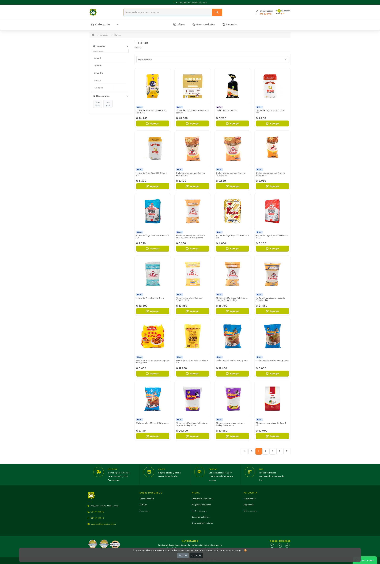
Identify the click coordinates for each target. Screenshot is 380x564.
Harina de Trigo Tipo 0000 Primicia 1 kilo (272, 236)
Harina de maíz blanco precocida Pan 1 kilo (151, 111)
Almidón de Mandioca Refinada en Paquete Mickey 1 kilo (192, 424)
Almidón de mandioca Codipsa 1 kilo (271, 424)
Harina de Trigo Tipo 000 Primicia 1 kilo (232, 236)
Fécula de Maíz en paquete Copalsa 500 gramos (152, 361)
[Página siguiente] (279, 451)
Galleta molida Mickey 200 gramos (152, 423)
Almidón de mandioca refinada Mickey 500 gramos (230, 424)
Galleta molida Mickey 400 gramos (272, 360)
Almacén (104, 34)
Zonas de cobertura (200, 516)
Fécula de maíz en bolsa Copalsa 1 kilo (192, 361)
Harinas (117, 34)
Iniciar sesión (250, 498)
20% (97, 104)
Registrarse (249, 504)
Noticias (143, 504)
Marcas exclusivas (205, 24)
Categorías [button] (102, 24)
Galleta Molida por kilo (226, 110)
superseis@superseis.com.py (103, 524)
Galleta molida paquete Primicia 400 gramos (190, 174)
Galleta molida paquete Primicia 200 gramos (270, 174)
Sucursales (231, 24)
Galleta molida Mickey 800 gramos (232, 360)
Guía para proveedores (202, 523)
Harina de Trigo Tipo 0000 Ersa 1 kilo (151, 174)
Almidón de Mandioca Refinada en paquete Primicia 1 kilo (232, 299)
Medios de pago (199, 510)
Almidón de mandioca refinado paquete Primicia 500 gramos (190, 236)
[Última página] (286, 451)
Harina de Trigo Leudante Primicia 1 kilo (152, 236)
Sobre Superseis (147, 498)
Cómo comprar (250, 510)
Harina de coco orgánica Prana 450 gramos (192, 111)
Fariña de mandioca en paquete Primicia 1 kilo (270, 299)
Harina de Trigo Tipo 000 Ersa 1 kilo (270, 111)
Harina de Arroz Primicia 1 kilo (150, 298)
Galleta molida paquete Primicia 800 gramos (230, 174)
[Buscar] (217, 12)
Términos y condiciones (202, 498)
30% (108, 104)
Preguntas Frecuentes (201, 504)
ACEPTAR (183, 555)
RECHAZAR (196, 555)
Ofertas (180, 24)
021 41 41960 (97, 511)
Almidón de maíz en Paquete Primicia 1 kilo (189, 299)
